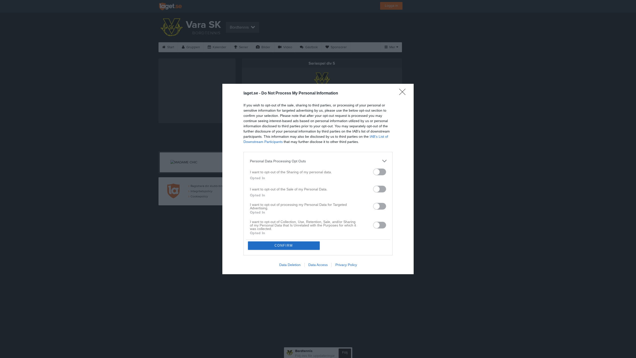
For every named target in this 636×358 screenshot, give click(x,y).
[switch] (379, 172)
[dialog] (318, 179)
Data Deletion (290, 265)
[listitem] (318, 161)
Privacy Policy (346, 265)
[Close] (404, 93)
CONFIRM (284, 245)
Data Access (318, 265)
